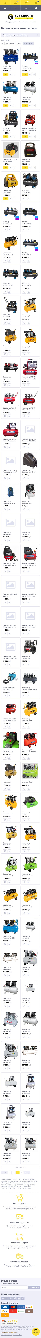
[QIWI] (5, 1311)
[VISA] (5, 1307)
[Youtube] (18, 1298)
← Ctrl (4, 1173)
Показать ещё (20, 1167)
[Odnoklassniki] (11, 1298)
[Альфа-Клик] (13, 1311)
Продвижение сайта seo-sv (9, 1332)
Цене (19, 44)
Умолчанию (10, 44)
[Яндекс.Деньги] (29, 1307)
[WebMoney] (21, 1307)
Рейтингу (27, 44)
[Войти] (5, 2)
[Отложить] (14, 74)
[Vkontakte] (3, 1298)
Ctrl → (27, 1173)
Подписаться (34, 1287)
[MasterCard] (13, 1307)
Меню (15, 8)
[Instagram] (22, 1298)
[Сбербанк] (21, 1311)
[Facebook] (7, 1298)
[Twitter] (15, 1298)
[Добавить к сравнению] (10, 74)
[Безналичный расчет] (5, 1315)
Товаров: (4, 40)
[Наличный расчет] (29, 1311)
